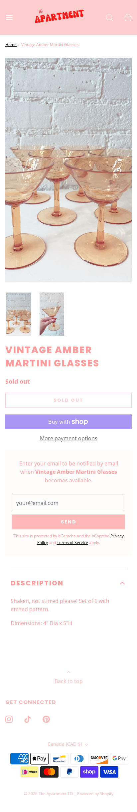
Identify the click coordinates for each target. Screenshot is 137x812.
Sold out (68, 400)
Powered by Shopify (95, 793)
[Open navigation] (9, 17)
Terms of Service (72, 542)
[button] (18, 314)
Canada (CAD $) (65, 744)
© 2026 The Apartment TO (48, 793)
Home (11, 44)
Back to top (69, 681)
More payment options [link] (68, 438)
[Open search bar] (109, 17)
